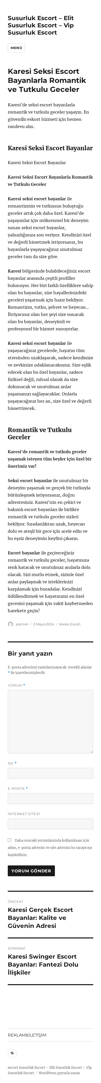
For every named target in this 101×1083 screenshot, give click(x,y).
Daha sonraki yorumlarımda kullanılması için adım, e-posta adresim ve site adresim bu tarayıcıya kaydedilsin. (50, 847)
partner (22, 624)
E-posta (18, 788)
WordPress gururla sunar (59, 1073)
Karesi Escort (70, 624)
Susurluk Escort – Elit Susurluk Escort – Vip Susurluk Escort (41, 25)
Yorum (16, 685)
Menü (16, 48)
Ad (12, 763)
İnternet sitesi (24, 814)
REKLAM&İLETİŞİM (27, 1035)
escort (13, 1067)
